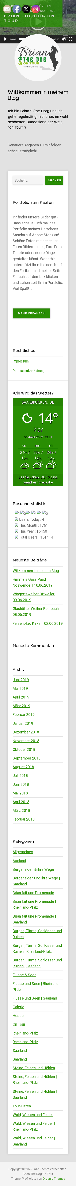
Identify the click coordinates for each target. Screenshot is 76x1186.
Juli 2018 (20, 776)
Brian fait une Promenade (33, 893)
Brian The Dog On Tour (29, 18)
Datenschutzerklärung (29, 371)
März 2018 (21, 810)
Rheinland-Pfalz (25, 1033)
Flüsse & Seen (24, 975)
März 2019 (21, 706)
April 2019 (21, 697)
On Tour (19, 1024)
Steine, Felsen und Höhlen (34, 1068)
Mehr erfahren (34, 314)
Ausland (19, 861)
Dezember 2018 (26, 732)
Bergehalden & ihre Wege (33, 869)
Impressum (21, 361)
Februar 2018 (24, 819)
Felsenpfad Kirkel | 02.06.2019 (38, 623)
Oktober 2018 (24, 749)
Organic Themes (54, 1178)
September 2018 (27, 758)
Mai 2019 (20, 688)
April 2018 (21, 802)
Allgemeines (23, 852)
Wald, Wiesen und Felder (33, 1115)
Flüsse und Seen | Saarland (35, 998)
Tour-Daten (22, 1106)
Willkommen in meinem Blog (36, 571)
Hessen (19, 1016)
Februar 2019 (24, 714)
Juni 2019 (21, 680)
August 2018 (23, 767)
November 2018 (26, 741)
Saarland (20, 1051)
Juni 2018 (21, 784)
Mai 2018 (20, 793)
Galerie (18, 1007)
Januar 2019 (23, 723)
